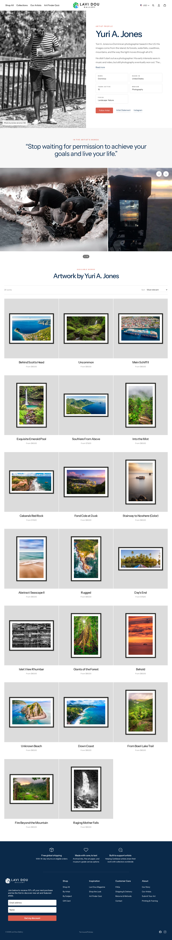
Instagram (138, 110)
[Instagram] (165, 932)
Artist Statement (123, 110)
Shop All (66, 887)
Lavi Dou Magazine (97, 887)
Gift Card (66, 901)
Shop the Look (95, 891)
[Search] (153, 5)
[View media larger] (54, 209)
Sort (143, 290)
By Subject (67, 896)
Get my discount (32, 918)
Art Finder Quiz (95, 896)
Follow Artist (104, 110)
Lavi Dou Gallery (17, 932)
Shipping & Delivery (123, 891)
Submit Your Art (148, 896)
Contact (118, 901)
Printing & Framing (150, 901)
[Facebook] (160, 932)
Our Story (146, 887)
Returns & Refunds (123, 896)
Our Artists (146, 891)
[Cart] (165, 5)
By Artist (66, 891)
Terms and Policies (86, 932)
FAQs (117, 887)
